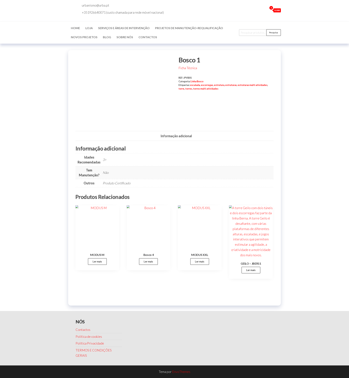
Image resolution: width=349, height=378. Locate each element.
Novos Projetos (84, 37)
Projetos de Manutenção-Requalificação (189, 28)
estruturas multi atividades (252, 85)
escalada (195, 85)
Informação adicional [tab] (176, 136)
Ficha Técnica (187, 68)
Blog (107, 37)
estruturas (231, 85)
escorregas (207, 85)
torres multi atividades (205, 88)
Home (75, 28)
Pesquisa (273, 32)
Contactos (148, 37)
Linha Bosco (196, 81)
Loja (89, 28)
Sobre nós (125, 37)
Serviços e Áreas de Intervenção (124, 28)
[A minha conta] (264, 10)
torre (181, 88)
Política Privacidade (90, 343)
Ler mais (97, 261)
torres (188, 88)
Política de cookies (89, 337)
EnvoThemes (181, 372)
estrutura (219, 85)
